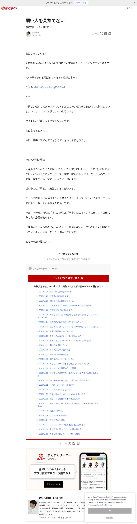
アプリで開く (80, 3)
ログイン (130, 8)
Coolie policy (107, 505)
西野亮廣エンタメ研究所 (37, 27)
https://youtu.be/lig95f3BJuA (50, 87)
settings (109, 518)
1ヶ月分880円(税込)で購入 (67, 278)
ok (110, 511)
